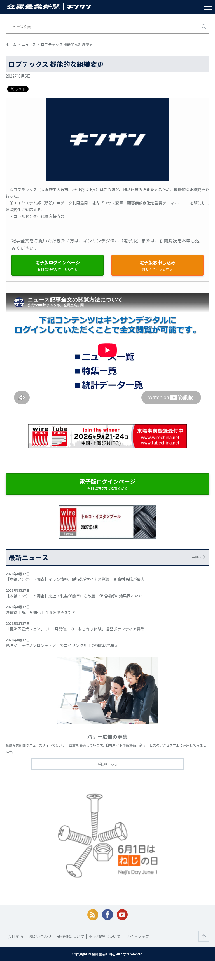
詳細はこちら (107, 763)
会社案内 (15, 936)
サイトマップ (137, 936)
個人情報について (105, 936)
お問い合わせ (40, 936)
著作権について (70, 936)
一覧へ (196, 557)
